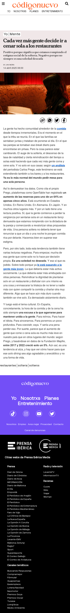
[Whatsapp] (49, 120)
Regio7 (10, 546)
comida (61, 128)
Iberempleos (14, 584)
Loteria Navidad (15, 588)
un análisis (58, 165)
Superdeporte (14, 553)
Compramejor (14, 574)
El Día (10, 489)
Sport (10, 550)
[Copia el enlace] (42, 120)
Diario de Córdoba (17, 476)
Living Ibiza (12, 605)
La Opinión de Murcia (18, 526)
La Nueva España (16, 519)
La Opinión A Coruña (18, 523)
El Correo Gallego (16, 556)
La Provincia (13, 536)
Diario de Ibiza (14, 479)
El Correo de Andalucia (19, 560)
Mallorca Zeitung (15, 543)
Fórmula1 (12, 578)
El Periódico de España (19, 499)
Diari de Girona (15, 472)
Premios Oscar (15, 598)
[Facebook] (64, 120)
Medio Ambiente (16, 608)
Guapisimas (13, 581)
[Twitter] (57, 120)
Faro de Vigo (13, 513)
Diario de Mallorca (16, 486)
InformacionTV (51, 476)
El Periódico (13, 502)
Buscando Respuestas (19, 571)
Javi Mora (10, 65)
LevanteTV (48, 472)
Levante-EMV (14, 539)
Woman (47, 497)
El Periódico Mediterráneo (20, 509)
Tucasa (11, 601)
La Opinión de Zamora (19, 533)
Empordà (12, 492)
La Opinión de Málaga (18, 529)
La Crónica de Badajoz (18, 516)
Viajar (46, 493)
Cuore (46, 487)
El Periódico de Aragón (19, 496)
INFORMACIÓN (14, 482)
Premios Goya (14, 595)
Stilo (45, 490)
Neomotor (12, 591)
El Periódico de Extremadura (22, 506)
